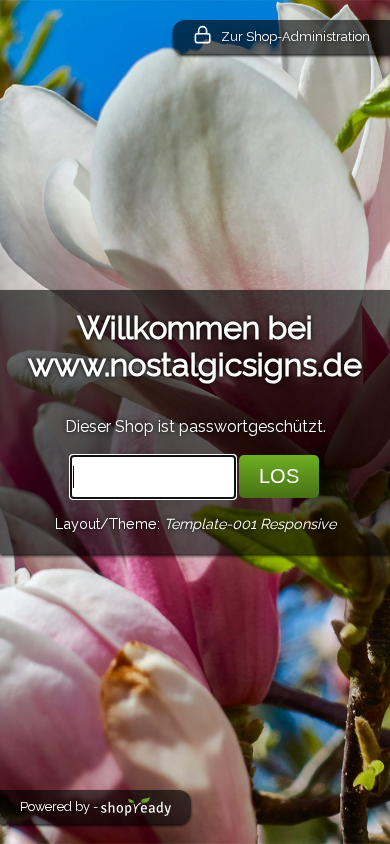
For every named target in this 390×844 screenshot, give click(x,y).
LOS (279, 476)
